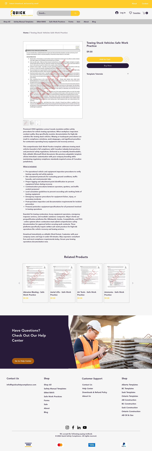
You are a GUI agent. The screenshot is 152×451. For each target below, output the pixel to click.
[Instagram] (67, 427)
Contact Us (87, 385)
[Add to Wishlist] (126, 59)
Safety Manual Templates (55, 388)
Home (25, 33)
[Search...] (75, 13)
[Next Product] (132, 283)
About (47, 408)
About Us (86, 396)
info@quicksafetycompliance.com (21, 385)
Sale (46, 404)
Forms (46, 400)
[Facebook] (73, 427)
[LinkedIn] (79, 427)
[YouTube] (84, 427)
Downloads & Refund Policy (94, 392)
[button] (146, 13)
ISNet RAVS (49, 392)
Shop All (47, 385)
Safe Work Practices (53, 396)
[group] (76, 283)
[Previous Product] (19, 283)
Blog (46, 412)
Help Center (87, 388)
